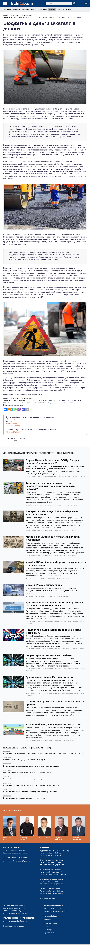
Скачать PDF (68, 403)
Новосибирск (49, 17)
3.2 (17, 940)
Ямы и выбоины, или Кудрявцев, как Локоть (53, 724)
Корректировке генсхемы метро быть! (49, 655)
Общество (37, 17)
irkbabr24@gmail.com (56, 865)
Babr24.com (28, 15)
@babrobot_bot (17, 911)
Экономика (49, 476)
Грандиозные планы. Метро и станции (49, 677)
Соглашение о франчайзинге (54, 911)
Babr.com (22, 3)
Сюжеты (16, 9)
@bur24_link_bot (54, 853)
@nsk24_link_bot (54, 881)
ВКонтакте (12, 423)
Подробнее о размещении (13, 926)
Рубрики (25, 9)
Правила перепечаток (52, 908)
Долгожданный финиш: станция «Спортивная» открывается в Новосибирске (55, 604)
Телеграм (11, 419)
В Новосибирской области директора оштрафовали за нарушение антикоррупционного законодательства (43, 753)
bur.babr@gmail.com (55, 855)
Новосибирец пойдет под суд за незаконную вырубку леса (25, 760)
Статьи (52, 9)
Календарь (47, 930)
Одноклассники (13, 425)
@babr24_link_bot (18, 851)
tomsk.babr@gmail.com (56, 893)
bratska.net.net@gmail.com (21, 861)
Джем (9, 421)
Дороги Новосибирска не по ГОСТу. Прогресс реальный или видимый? (53, 461)
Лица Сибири (12, 810)
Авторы (34, 9)
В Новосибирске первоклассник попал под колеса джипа (24, 779)
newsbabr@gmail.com (19, 853)
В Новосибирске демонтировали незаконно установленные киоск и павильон (32, 766)
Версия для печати (55, 403)
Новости (60, 9)
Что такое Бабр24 (50, 916)
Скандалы (50, 505)
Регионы (7, 9)
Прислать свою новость (49, 898)
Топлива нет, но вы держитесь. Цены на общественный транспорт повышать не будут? (50, 486)
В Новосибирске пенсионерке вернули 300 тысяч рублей (24, 798)
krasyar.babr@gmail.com (57, 874)
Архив (68, 9)
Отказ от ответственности (53, 905)
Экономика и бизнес (23, 17)
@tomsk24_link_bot (55, 891)
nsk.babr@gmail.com (14, 432)
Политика (57, 476)
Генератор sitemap (53, 940)
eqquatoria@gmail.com (19, 913)
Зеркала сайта (49, 933)
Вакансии (47, 919)
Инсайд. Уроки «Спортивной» (44, 585)
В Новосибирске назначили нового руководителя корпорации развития (30, 792)
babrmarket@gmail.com (20, 921)
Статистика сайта (50, 924)
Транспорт (8, 17)
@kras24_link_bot (55, 872)
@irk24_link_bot (54, 862)
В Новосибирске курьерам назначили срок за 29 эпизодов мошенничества (31, 785)
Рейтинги (43, 9)
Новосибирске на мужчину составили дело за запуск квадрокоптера (28, 772)
